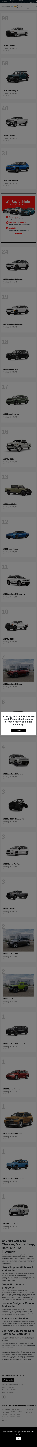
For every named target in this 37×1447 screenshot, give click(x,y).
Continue (18, 730)
